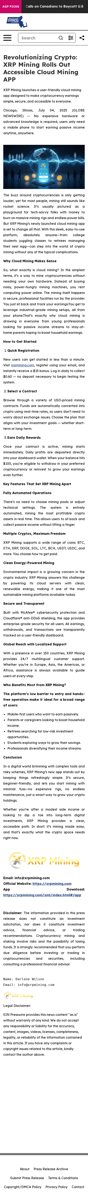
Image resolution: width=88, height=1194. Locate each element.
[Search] (61, 38)
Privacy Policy (56, 1187)
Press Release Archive (51, 1169)
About (24, 1169)
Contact (78, 1187)
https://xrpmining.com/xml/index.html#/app (42, 895)
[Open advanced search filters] (71, 38)
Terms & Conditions (63, 1178)
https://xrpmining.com (52, 884)
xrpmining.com (22, 365)
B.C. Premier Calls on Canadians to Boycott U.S (43, 6)
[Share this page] (82, 38)
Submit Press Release (27, 1178)
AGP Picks (10, 6)
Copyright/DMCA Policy (22, 1187)
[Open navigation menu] (7, 38)
